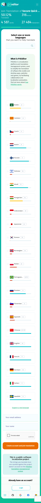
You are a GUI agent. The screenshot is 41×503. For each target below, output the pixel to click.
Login (21, 488)
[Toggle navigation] (37, 4)
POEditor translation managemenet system (21, 469)
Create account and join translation (20, 446)
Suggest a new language (20, 408)
